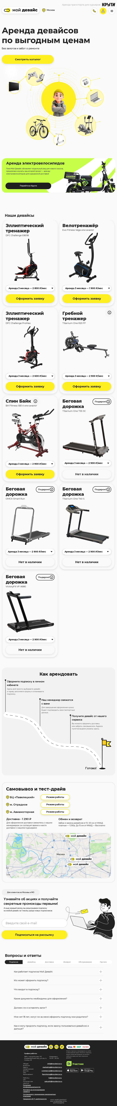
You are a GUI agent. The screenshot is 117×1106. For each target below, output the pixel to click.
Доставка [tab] (49, 962)
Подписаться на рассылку (34, 934)
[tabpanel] (58, 979)
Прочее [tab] (103, 962)
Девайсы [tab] (31, 962)
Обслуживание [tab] (85, 962)
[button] (94, 11)
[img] (21, 10)
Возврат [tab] (67, 962)
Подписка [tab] (13, 962)
